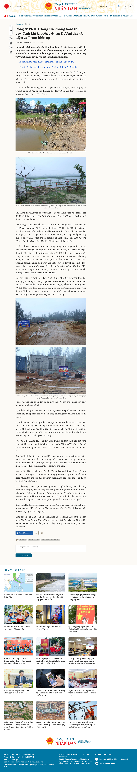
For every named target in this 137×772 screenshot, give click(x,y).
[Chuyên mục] (6, 6)
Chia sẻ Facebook (25, 533)
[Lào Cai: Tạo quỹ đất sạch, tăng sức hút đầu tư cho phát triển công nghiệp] (82, 582)
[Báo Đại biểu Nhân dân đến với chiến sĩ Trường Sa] (18, 614)
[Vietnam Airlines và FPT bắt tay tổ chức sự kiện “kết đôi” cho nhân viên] (50, 678)
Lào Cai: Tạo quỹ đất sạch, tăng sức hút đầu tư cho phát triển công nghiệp (81, 597)
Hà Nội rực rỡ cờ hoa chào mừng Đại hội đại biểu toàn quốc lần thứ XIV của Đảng (50, 660)
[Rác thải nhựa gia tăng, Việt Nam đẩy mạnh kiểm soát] (18, 678)
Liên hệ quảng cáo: (103, 754)
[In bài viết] (11, 47)
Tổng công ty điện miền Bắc (50, 539)
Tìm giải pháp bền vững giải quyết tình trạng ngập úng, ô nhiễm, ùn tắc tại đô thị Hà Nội (81, 660)
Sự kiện (12, 16)
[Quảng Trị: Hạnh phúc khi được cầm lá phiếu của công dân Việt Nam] (82, 614)
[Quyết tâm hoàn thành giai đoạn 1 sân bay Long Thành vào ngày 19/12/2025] (50, 710)
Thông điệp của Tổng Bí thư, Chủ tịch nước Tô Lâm (39, 16)
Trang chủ (19, 24)
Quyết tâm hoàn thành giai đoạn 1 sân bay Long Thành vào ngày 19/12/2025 (50, 724)
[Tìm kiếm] (125, 6)
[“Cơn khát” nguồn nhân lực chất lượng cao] (50, 614)
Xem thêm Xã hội (15, 570)
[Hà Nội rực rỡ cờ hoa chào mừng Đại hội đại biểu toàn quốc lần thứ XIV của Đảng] (50, 646)
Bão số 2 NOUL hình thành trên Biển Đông (18, 596)
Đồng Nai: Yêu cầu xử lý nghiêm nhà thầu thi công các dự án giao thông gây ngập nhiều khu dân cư (18, 726)
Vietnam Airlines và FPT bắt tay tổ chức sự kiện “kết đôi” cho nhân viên (50, 692)
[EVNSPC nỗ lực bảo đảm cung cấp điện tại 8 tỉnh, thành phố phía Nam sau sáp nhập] (82, 710)
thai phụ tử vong (34, 539)
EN (130, 6)
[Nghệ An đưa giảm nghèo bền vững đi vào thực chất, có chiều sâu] (82, 678)
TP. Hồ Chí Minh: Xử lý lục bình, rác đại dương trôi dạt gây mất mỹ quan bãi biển (50, 597)
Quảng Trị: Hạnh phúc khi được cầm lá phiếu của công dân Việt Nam (82, 629)
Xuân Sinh (19, 42)
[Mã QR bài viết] (11, 52)
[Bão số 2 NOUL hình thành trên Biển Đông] (18, 582)
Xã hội (27, 24)
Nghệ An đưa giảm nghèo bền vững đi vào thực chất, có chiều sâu (82, 692)
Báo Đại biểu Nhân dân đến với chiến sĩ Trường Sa (17, 628)
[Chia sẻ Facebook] (11, 38)
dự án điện (22, 539)
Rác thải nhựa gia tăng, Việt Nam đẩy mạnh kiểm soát (16, 691)
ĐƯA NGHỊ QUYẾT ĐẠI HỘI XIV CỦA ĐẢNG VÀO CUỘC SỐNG (84, 16)
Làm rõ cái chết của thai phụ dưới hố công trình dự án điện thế (48, 67)
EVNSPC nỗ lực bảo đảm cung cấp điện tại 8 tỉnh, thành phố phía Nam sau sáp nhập (81, 724)
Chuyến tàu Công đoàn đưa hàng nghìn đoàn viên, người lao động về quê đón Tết (17, 660)
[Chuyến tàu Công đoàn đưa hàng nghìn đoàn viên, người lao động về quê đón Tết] (18, 646)
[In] (36, 533)
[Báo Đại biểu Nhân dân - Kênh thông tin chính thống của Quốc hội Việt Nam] (68, 6)
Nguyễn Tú (27, 42)
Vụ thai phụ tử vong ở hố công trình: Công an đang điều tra (46, 61)
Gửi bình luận (23, 555)
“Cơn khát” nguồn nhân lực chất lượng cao (48, 628)
